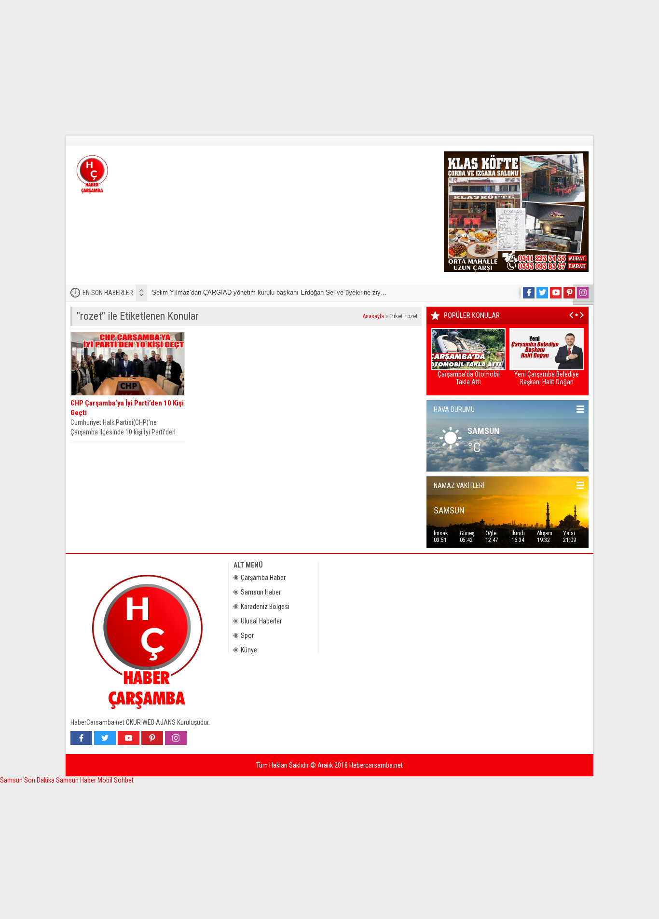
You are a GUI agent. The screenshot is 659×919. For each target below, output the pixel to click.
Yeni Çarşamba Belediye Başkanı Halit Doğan (546, 378)
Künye (249, 650)
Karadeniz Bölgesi (265, 606)
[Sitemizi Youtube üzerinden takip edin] (556, 292)
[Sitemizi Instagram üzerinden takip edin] (583, 292)
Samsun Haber (261, 592)
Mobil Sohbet (115, 780)
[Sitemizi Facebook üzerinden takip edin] (529, 292)
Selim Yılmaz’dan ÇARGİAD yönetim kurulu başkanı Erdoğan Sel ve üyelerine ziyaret (271, 292)
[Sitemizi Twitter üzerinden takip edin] (542, 292)
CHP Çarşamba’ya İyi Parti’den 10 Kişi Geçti (127, 408)
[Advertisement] (289, 67)
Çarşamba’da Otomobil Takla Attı (469, 378)
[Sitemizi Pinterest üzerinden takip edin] (569, 292)
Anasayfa (373, 316)
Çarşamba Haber (263, 577)
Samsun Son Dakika (28, 780)
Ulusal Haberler (261, 621)
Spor (247, 635)
